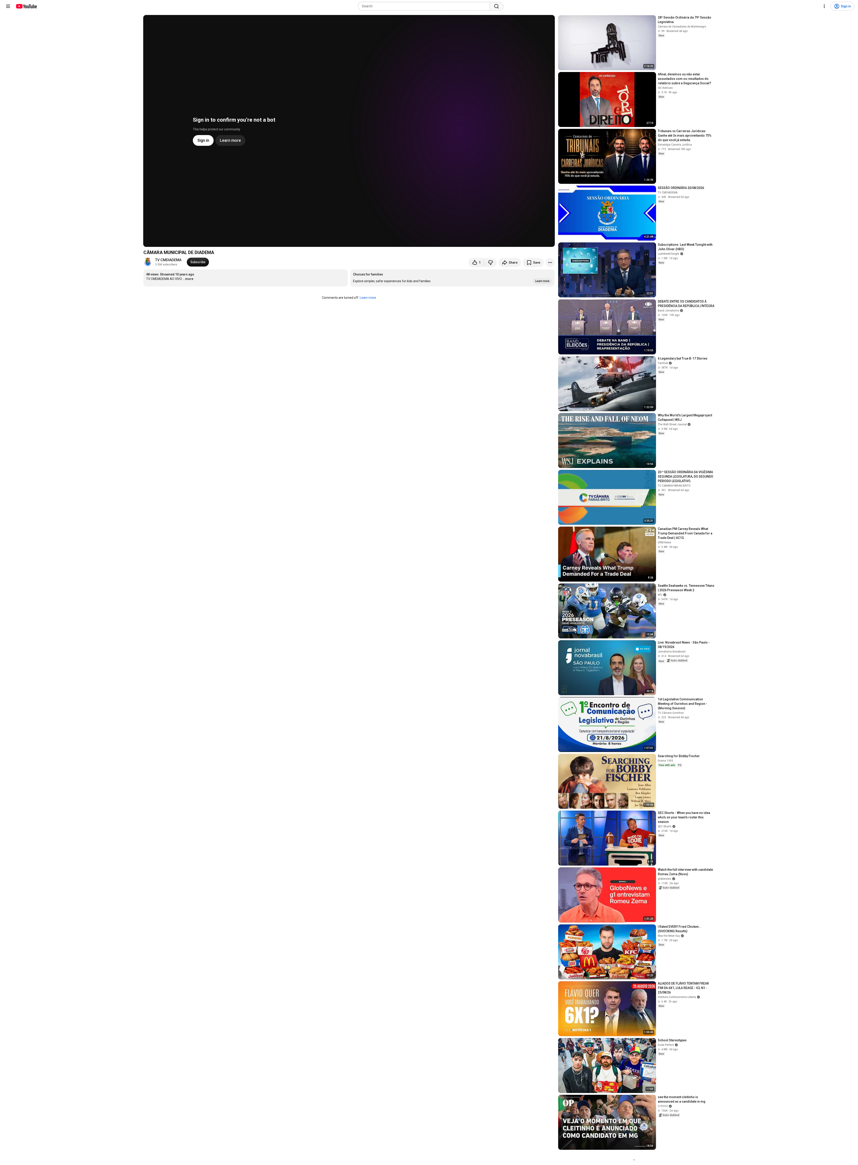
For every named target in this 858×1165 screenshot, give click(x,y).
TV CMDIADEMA (168, 260)
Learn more (368, 297)
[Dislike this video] (490, 262)
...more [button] (188, 279)
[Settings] (824, 6)
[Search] (496, 6)
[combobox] (425, 6)
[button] (452, 277)
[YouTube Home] (26, 6)
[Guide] (8, 6)
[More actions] (550, 262)
